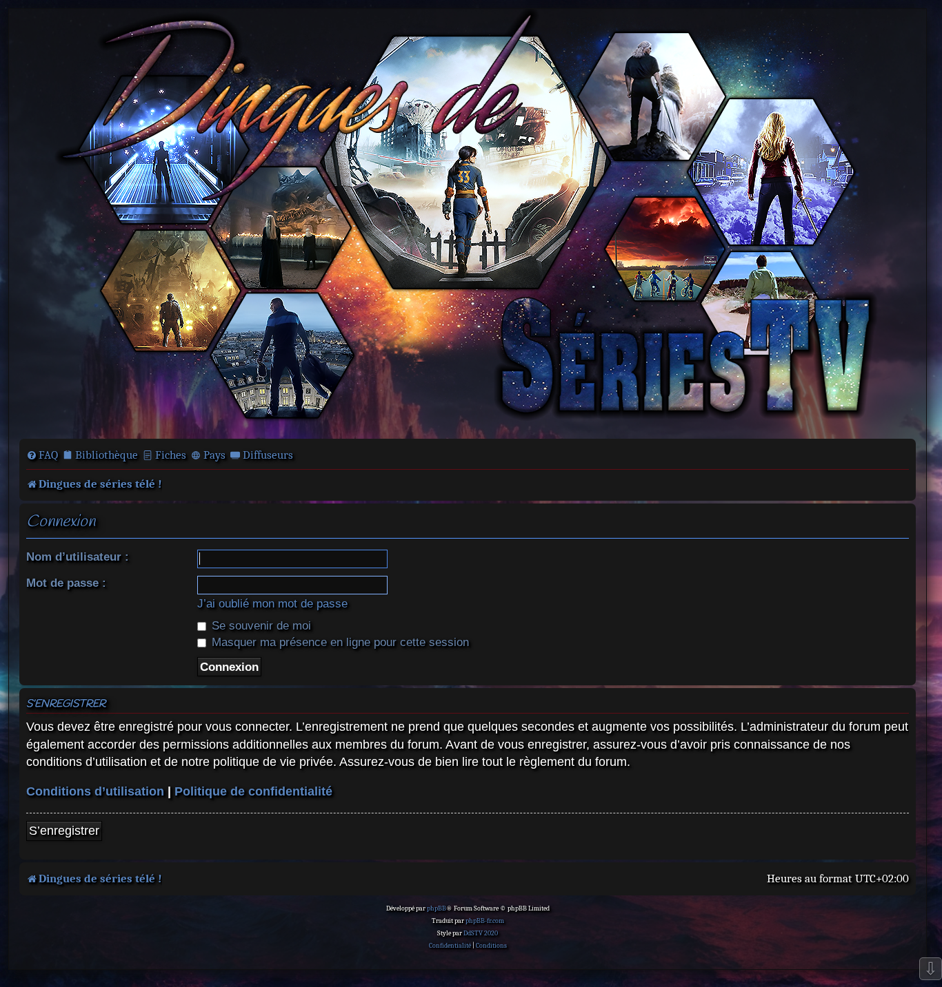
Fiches (170, 454)
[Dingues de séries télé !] (467, 222)
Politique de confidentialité (253, 791)
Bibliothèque (106, 454)
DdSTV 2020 (480, 933)
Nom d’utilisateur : (77, 556)
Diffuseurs (268, 454)
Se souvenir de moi (259, 625)
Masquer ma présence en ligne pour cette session (338, 642)
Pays (214, 454)
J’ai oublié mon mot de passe (272, 603)
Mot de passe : (66, 582)
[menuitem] (42, 455)
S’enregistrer (64, 831)
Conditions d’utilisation (95, 791)
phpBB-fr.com (484, 921)
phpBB (436, 908)
